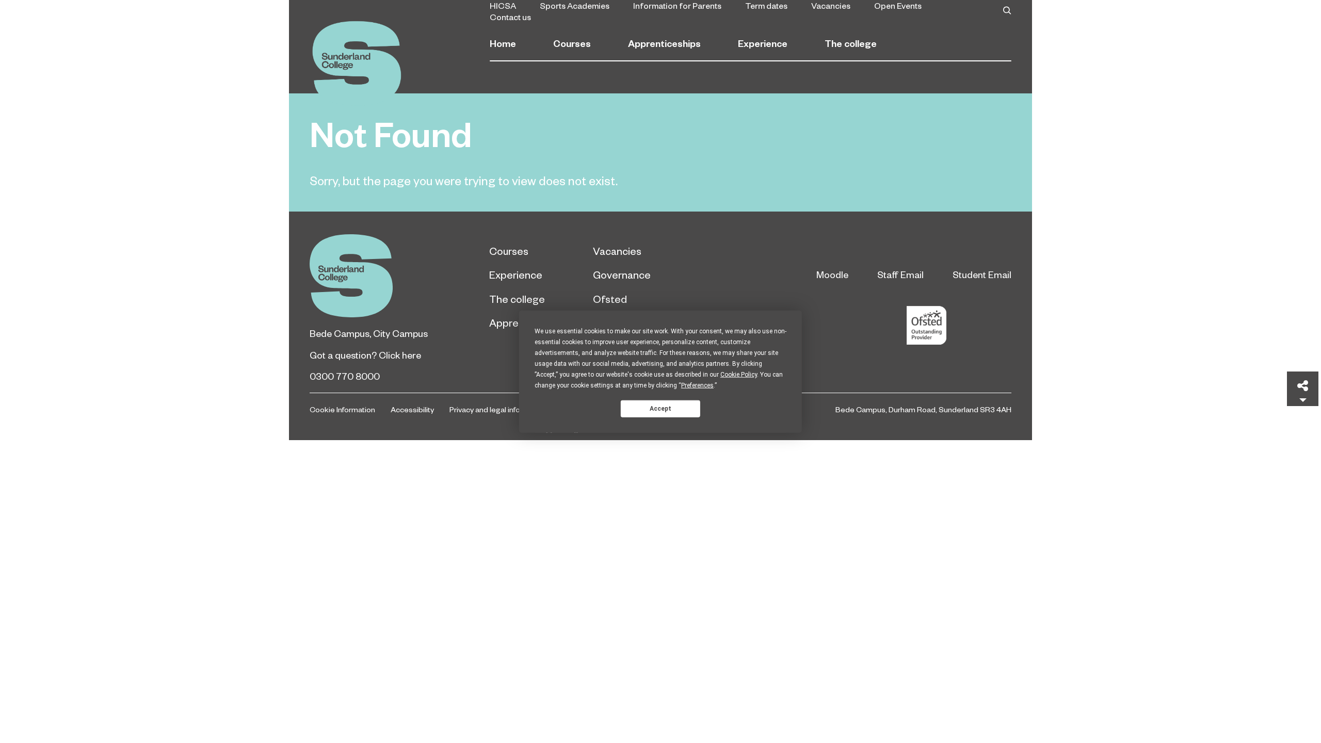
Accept (660, 408)
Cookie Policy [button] (738, 374)
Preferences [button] (697, 385)
